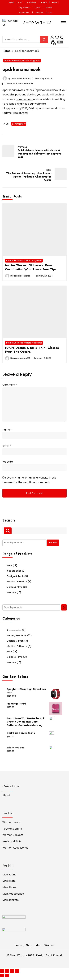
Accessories (14, 571)
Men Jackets (10, 900)
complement (24, 99)
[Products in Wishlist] (57, 37)
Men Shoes (9, 887)
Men (9, 565)
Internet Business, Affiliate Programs (22, 60)
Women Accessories (15, 848)
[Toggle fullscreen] (12, 970)
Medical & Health (17, 581)
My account (24, 7)
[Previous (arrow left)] (2, 975)
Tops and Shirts (12, 829)
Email (6, 445)
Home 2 (55, 2)
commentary (19, 123)
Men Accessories (13, 894)
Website (7, 462)
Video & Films (14, 587)
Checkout (31, 2)
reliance (11, 104)
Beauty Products (16, 635)
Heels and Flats (12, 841)
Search (8, 520)
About (11, 2)
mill (52, 94)
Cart (20, 2)
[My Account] (52, 37)
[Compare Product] (62, 37)
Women (11, 592)
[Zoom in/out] (17, 970)
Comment (9, 385)
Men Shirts (9, 881)
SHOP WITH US (37, 23)
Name (7, 430)
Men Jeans (9, 874)
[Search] (64, 607)
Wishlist (48, 7)
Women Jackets (12, 835)
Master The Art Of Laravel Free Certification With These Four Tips (30, 267)
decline (31, 94)
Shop (37, 7)
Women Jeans (11, 822)
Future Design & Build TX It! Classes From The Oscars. (32, 349)
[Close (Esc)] (2, 970)
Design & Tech (15, 576)
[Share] (7, 970)
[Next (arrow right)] (7, 975)
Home (44, 2)
